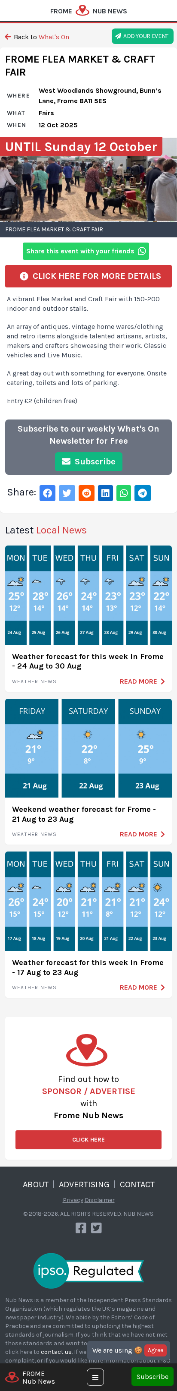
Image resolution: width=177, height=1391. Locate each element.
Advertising (84, 1184)
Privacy (73, 1200)
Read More (138, 681)
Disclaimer (100, 1200)
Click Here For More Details (94, 276)
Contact (137, 1184)
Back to (40, 37)
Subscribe (152, 1376)
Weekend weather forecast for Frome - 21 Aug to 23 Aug (84, 814)
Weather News (34, 681)
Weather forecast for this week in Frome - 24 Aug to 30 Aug (88, 661)
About (36, 1184)
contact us (56, 1352)
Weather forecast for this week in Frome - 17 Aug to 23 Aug (88, 967)
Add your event (144, 36)
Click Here (88, 1139)
